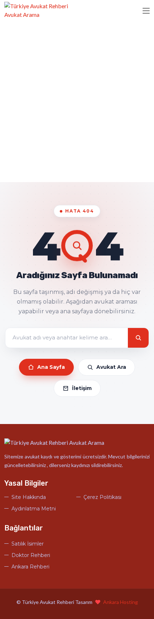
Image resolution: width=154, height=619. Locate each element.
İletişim (82, 388)
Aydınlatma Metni (33, 508)
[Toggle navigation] (146, 11)
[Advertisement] (77, 101)
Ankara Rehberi (30, 566)
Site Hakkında (28, 497)
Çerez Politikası (102, 497)
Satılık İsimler (27, 544)
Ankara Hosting (120, 602)
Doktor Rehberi (30, 555)
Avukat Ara (111, 367)
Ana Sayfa (51, 367)
